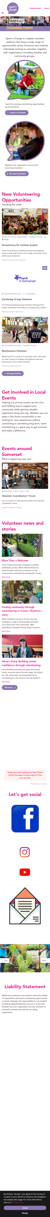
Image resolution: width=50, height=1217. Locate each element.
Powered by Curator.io (38, 784)
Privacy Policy (17, 1202)
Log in (47, 8)
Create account (35, 8)
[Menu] (2, 13)
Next (44, 960)
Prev (6, 960)
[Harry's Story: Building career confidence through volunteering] (22, 657)
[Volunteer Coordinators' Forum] (25, 476)
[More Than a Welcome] (22, 556)
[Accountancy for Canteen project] (25, 221)
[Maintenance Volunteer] (25, 330)
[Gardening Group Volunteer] (25, 278)
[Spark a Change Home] (13, 8)
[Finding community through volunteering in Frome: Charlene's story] (22, 603)
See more (6, 577)
